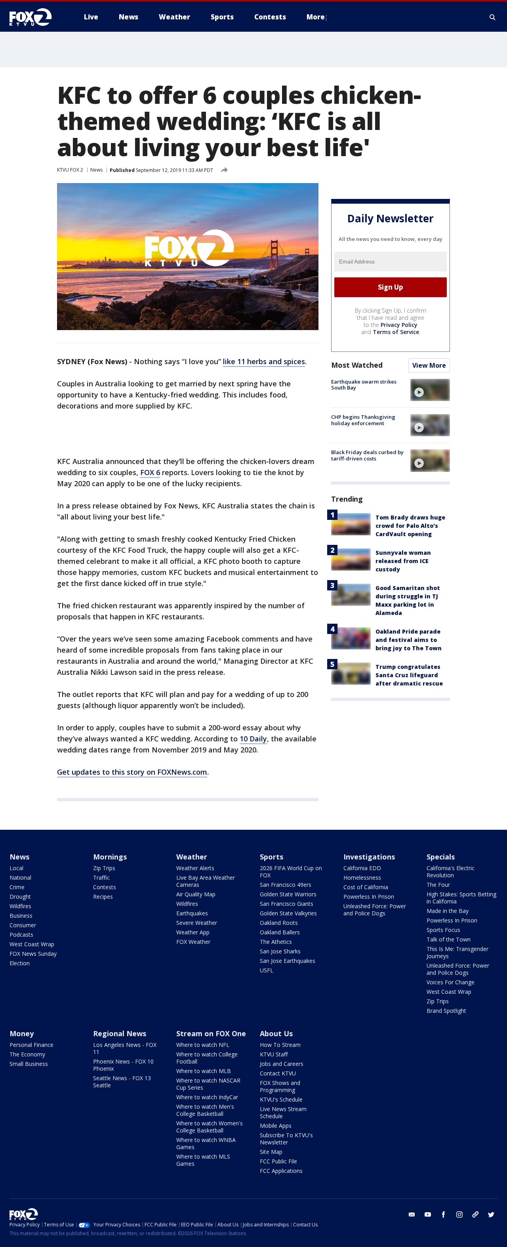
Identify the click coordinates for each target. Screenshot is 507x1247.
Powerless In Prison (368, 896)
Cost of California (365, 887)
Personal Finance (31, 1044)
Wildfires (20, 906)
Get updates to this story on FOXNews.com (132, 772)
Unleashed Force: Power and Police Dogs (374, 909)
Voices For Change (451, 982)
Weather (191, 856)
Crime (17, 887)
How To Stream (280, 1044)
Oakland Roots (279, 922)
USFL (266, 970)
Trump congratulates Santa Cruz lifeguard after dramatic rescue (409, 675)
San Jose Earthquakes (287, 960)
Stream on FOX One (211, 1033)
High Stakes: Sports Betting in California (461, 897)
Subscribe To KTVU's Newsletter (286, 1138)
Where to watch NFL (202, 1044)
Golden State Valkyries (288, 913)
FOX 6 (150, 472)
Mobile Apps (276, 1125)
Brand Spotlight (446, 1010)
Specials (441, 856)
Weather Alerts (195, 868)
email (412, 1214)
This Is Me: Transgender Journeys (457, 952)
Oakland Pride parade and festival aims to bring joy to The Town (408, 640)
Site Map (271, 1151)
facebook (443, 1214)
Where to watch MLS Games (203, 1160)
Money (22, 1033)
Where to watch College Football (207, 1057)
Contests (104, 887)
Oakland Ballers (280, 932)
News (96, 169)
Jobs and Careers (281, 1063)
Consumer (23, 925)
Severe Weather (196, 922)
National (20, 877)
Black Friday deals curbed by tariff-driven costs (367, 455)
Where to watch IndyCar (207, 1097)
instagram (459, 1214)
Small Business (29, 1063)
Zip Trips (104, 868)
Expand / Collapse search (492, 17)
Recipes (103, 896)
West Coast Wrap (32, 944)
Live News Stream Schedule (283, 1112)
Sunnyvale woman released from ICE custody (403, 561)
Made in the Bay (448, 911)
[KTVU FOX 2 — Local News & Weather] (36, 17)
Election (20, 963)
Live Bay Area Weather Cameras (205, 881)
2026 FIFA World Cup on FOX (291, 871)
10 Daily (253, 738)
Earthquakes (192, 913)
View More (429, 365)
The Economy (27, 1054)
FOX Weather (193, 941)
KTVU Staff (274, 1054)
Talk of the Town (449, 939)
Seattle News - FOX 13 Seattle (122, 1081)
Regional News (119, 1033)
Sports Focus (443, 930)
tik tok (475, 1214)
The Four (438, 884)
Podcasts (21, 934)
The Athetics (276, 941)
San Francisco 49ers (285, 884)
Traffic (101, 877)
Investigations (369, 856)
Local (16, 868)
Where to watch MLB (203, 1071)
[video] (430, 390)
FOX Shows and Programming (280, 1086)
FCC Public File (278, 1161)
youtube (427, 1214)
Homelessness (362, 877)
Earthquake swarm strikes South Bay (363, 384)
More (316, 16)
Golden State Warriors (288, 894)
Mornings (110, 856)
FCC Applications (281, 1170)
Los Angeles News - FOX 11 (124, 1048)
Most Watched (357, 365)
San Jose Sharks (280, 951)
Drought (20, 896)
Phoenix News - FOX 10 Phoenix (123, 1065)
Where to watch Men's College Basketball (205, 1110)
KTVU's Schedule (281, 1099)
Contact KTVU (278, 1073)
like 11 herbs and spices (264, 361)
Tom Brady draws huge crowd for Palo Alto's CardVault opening (410, 526)
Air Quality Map (195, 894)
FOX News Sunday (33, 953)
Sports (271, 856)
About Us (276, 1033)
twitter (491, 1214)
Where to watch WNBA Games (206, 1143)
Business (21, 915)
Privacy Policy (399, 324)
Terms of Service (396, 332)
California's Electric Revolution (451, 871)
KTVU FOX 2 (70, 169)
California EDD (362, 868)
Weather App (193, 932)
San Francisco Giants (286, 903)
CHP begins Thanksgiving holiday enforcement (363, 420)
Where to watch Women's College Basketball (209, 1126)
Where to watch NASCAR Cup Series (208, 1084)
